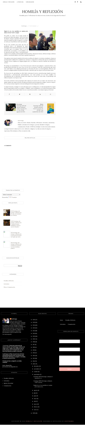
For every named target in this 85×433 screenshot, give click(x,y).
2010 (34, 364)
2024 (34, 325)
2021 (34, 333)
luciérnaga (14, 319)
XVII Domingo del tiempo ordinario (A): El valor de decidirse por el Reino (16, 213)
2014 (34, 353)
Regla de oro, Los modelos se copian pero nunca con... (43, 386)
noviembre (37, 369)
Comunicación (30, 2)
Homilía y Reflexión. (34, 421)
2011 (34, 361)
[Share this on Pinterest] (30, 94)
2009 (34, 413)
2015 (34, 350)
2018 (34, 342)
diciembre (36, 366)
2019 (34, 339)
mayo (35, 398)
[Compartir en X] (19, 94)
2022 (34, 330)
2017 (34, 344)
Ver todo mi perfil (6, 334)
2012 (34, 358)
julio (35, 393)
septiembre (37, 374)
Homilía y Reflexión (42, 11)
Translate (14, 197)
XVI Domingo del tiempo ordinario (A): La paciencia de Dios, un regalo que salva (16, 235)
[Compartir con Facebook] (9, 94)
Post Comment (32, 26)
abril (35, 401)
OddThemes (69, 421)
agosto (36, 390)
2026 (34, 319)
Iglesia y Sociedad (8, 383)
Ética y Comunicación (9, 287)
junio (35, 396)
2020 (34, 336)
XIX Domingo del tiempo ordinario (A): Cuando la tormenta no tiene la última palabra (16, 245)
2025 (34, 322)
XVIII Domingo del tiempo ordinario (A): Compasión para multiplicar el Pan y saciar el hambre (16, 224)
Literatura (20, 2)
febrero (36, 407)
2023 (34, 328)
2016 (34, 347)
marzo (35, 404)
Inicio (61, 320)
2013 (34, 355)
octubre (36, 371)
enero (35, 409)
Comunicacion (7, 385)
